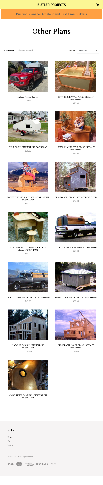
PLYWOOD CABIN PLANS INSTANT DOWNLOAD (28, 346)
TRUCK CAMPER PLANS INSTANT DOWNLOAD (75, 247)
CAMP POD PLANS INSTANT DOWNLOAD (28, 147)
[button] (5, 5)
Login (10, 445)
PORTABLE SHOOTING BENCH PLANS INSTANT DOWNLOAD (28, 248)
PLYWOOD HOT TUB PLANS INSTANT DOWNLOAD (75, 98)
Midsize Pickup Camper (28, 97)
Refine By (10, 50)
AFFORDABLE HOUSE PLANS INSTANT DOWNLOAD (76, 346)
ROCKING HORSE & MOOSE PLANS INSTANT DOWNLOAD (28, 198)
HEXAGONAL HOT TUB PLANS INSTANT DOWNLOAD (76, 148)
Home (10, 437)
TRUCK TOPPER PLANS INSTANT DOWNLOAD (27, 297)
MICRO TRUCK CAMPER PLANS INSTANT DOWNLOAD (28, 396)
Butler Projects (51, 4)
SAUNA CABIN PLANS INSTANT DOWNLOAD (75, 297)
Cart (10, 441)
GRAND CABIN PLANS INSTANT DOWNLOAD (76, 197)
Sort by (72, 50)
